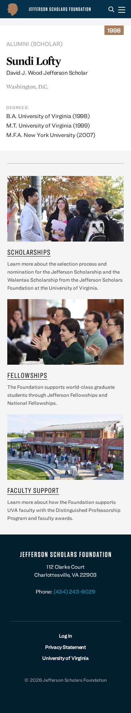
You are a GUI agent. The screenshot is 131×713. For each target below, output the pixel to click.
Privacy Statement (65, 647)
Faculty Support (33, 490)
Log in (65, 636)
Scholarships (29, 252)
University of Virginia (65, 658)
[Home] (51, 9)
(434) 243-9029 (74, 591)
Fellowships (27, 375)
